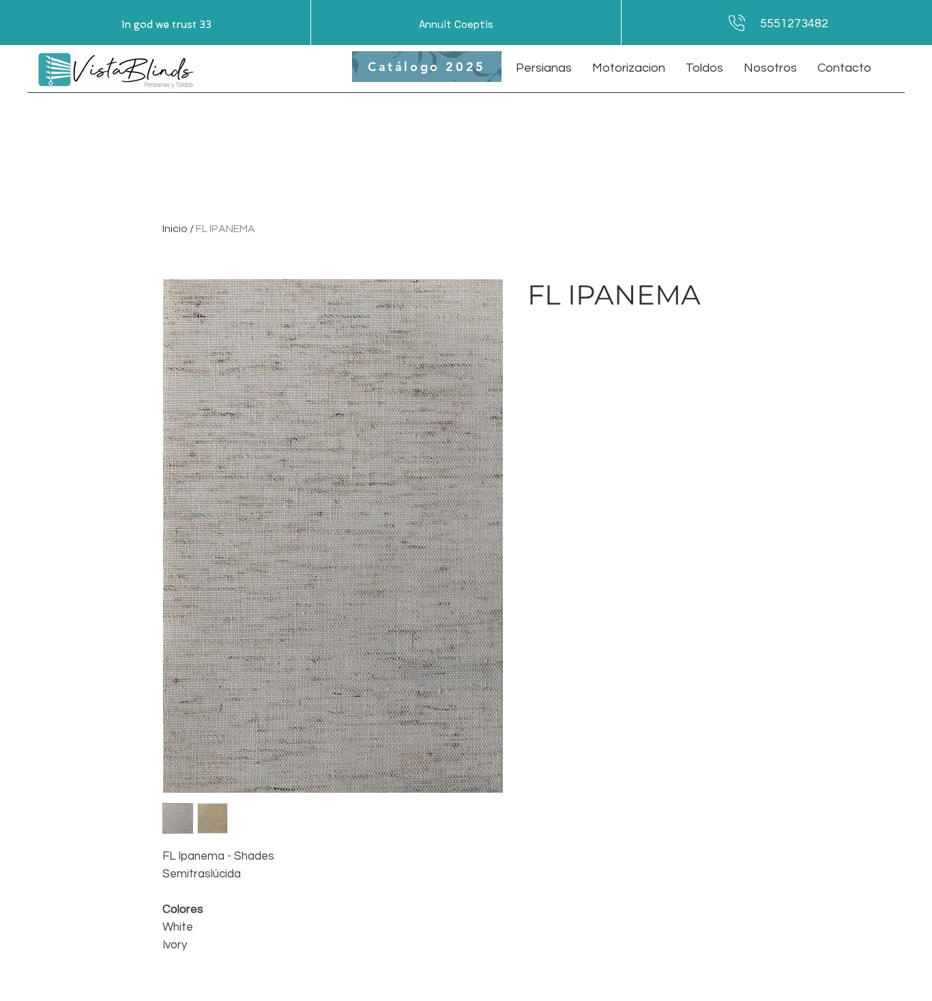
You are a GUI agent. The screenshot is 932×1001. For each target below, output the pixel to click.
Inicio (175, 228)
